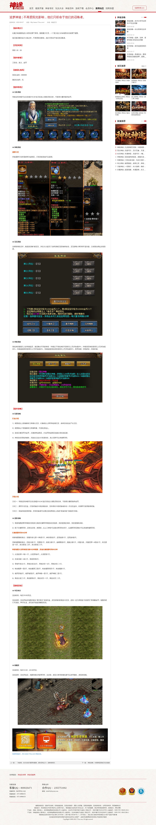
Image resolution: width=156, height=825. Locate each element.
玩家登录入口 (139, 8)
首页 (31, 8)
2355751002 (60, 787)
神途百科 (69, 8)
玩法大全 (59, 8)
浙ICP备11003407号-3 (71, 815)
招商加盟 (110, 8)
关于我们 (83, 815)
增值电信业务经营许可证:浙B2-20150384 (51, 815)
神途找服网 (31, 775)
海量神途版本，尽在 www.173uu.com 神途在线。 (27, 754)
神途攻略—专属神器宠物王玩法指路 (99, 763)
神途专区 (49, 8)
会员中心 (90, 8)
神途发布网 (22, 775)
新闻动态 (100, 8)
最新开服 (39, 8)
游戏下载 (79, 8)
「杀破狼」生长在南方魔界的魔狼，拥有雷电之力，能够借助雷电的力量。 (36, 763)
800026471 (26, 787)
